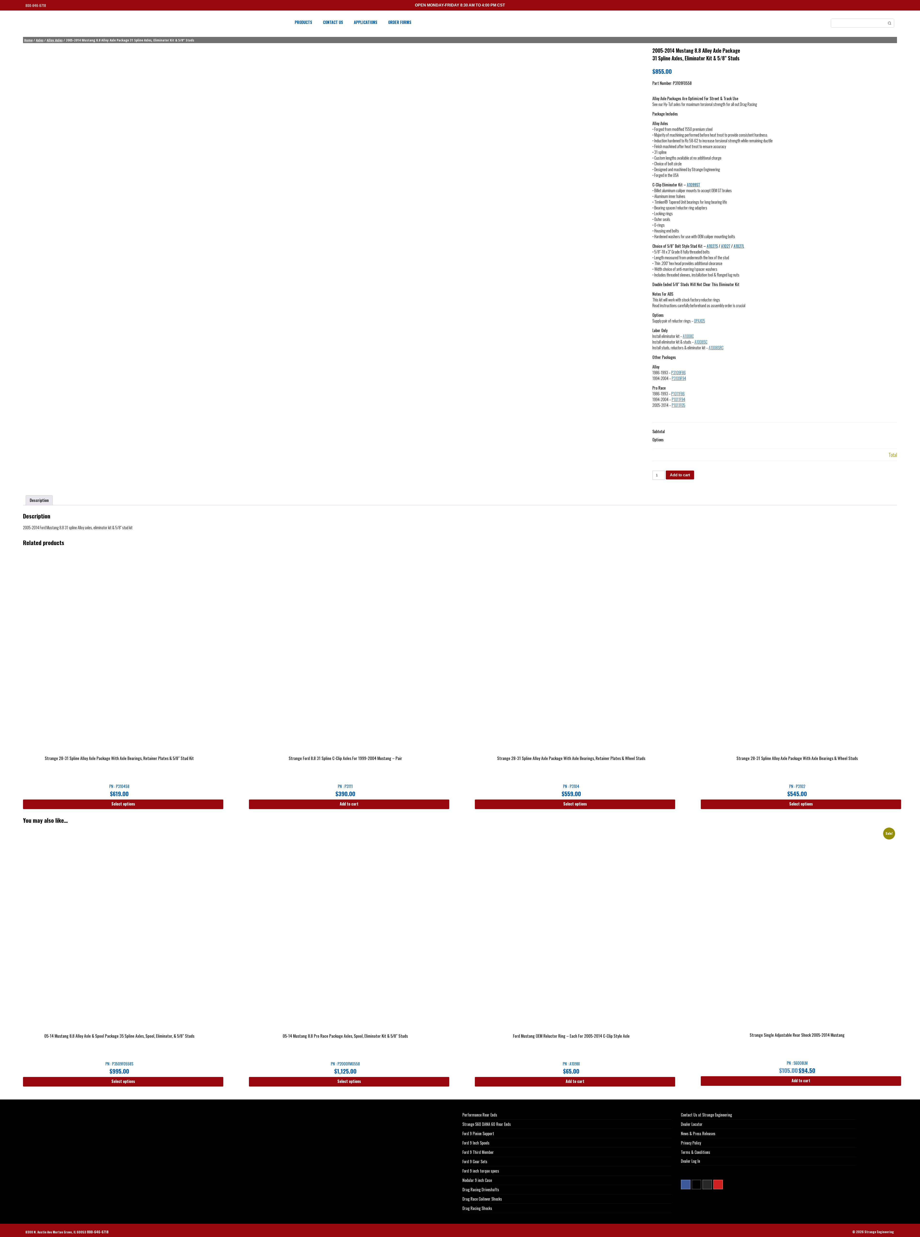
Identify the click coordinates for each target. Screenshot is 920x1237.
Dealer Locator (691, 1124)
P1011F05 (678, 405)
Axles (39, 40)
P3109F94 (679, 378)
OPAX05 (699, 321)
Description (39, 500)
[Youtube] (718, 1184)
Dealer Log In (690, 1161)
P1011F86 (678, 394)
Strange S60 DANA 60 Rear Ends (486, 1124)
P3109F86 (678, 372)
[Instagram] (707, 1184)
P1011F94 (678, 399)
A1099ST (693, 185)
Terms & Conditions (695, 1152)
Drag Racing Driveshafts (480, 1189)
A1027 (725, 246)
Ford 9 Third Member (478, 1152)
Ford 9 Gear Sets (474, 1161)
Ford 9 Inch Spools (475, 1143)
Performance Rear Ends (479, 1115)
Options (658, 440)
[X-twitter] (696, 1184)
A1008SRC (716, 348)
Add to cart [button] (349, 804)
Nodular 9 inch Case (477, 1180)
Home (28, 40)
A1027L (739, 246)
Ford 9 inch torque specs (480, 1171)
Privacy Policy (691, 1143)
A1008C (688, 336)
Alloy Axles (55, 40)
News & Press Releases (698, 1133)
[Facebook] (685, 1184)
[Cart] (893, 6)
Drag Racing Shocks (477, 1208)
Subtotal (658, 431)
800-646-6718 (36, 5)
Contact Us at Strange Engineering (706, 1115)
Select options (123, 804)
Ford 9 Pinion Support (478, 1133)
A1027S (712, 246)
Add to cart (680, 475)
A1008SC (701, 342)
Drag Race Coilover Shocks (482, 1199)
